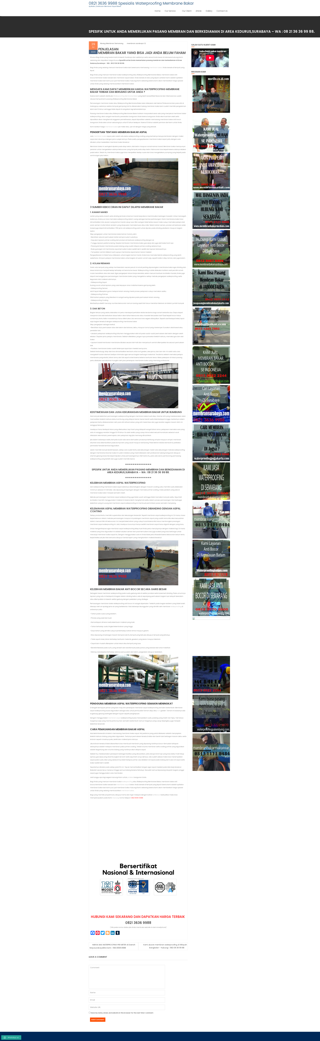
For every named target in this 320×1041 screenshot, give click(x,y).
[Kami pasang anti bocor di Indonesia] (211, 674)
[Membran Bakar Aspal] (211, 132)
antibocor (156, 795)
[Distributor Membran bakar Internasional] (211, 94)
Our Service (170, 10)
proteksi (130, 777)
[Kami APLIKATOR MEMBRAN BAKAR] (211, 365)
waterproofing (176, 606)
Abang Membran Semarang (111, 43)
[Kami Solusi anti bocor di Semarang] (211, 597)
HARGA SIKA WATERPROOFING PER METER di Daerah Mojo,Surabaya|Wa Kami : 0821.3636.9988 (112, 946)
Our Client (187, 10)
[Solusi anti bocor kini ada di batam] (211, 558)
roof (158, 711)
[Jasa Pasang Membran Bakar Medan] (211, 210)
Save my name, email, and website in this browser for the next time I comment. (122, 1013)
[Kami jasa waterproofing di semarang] (211, 481)
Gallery (209, 10)
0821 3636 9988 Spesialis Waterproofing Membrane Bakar (141, 3)
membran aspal (114, 718)
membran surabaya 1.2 (136, 43)
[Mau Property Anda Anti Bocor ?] (211, 636)
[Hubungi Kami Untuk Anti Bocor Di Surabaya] (211, 249)
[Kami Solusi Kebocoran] (211, 326)
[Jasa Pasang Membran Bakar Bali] (211, 171)
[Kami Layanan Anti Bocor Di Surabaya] (211, 403)
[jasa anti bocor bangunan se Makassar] (211, 752)
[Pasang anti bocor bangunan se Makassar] (211, 520)
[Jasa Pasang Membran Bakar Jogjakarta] (211, 442)
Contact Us (222, 10)
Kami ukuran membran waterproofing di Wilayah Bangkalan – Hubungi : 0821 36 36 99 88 (165, 946)
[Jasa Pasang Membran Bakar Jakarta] (211, 287)
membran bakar (156, 67)
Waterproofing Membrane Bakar (126, 96)
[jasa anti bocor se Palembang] (211, 713)
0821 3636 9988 (138, 922)
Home (157, 10)
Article (199, 10)
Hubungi (116, 798)
